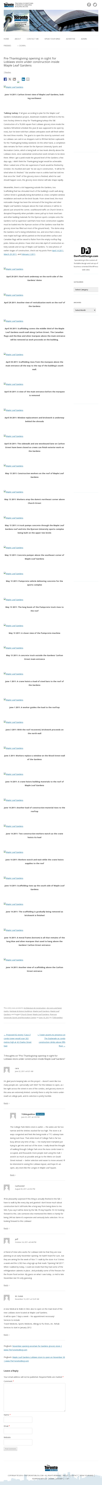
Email (7, 1426)
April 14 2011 (57, 250)
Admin (84, 39)
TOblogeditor (57, 1017)
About (18, 39)
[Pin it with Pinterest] (18, 82)
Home (6, 39)
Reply (6, 1103)
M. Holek (19, 1296)
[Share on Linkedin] (23, 79)
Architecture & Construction (35, 1008)
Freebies (7, 45)
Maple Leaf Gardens (41, 1011)
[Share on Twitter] (9, 79)
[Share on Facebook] (5, 79)
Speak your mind (52, 39)
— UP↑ (67, 1479)
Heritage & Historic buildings (21, 1011)
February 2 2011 (28, 254)
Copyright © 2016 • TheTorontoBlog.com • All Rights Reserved (34, 1475)
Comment (9, 1381)
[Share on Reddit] (14, 79)
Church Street (26, 1014)
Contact (74, 1475)
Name (7, 1415)
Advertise (70, 39)
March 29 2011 (10, 254)
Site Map (59, 1479)
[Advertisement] (86, 102)
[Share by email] (27, 79)
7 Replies (7, 72)
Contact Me (33, 39)
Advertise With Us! (39, 1479)
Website (7, 1437)
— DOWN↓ (21, 45)
